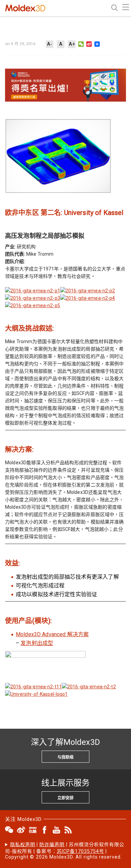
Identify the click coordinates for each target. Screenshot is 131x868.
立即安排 (65, 798)
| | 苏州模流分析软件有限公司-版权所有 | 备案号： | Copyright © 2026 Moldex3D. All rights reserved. (64, 851)
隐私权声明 (22, 844)
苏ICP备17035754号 (80, 851)
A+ (72, 44)
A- (49, 44)
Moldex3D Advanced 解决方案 (52, 634)
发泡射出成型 (36, 643)
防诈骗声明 (51, 844)
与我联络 (65, 757)
